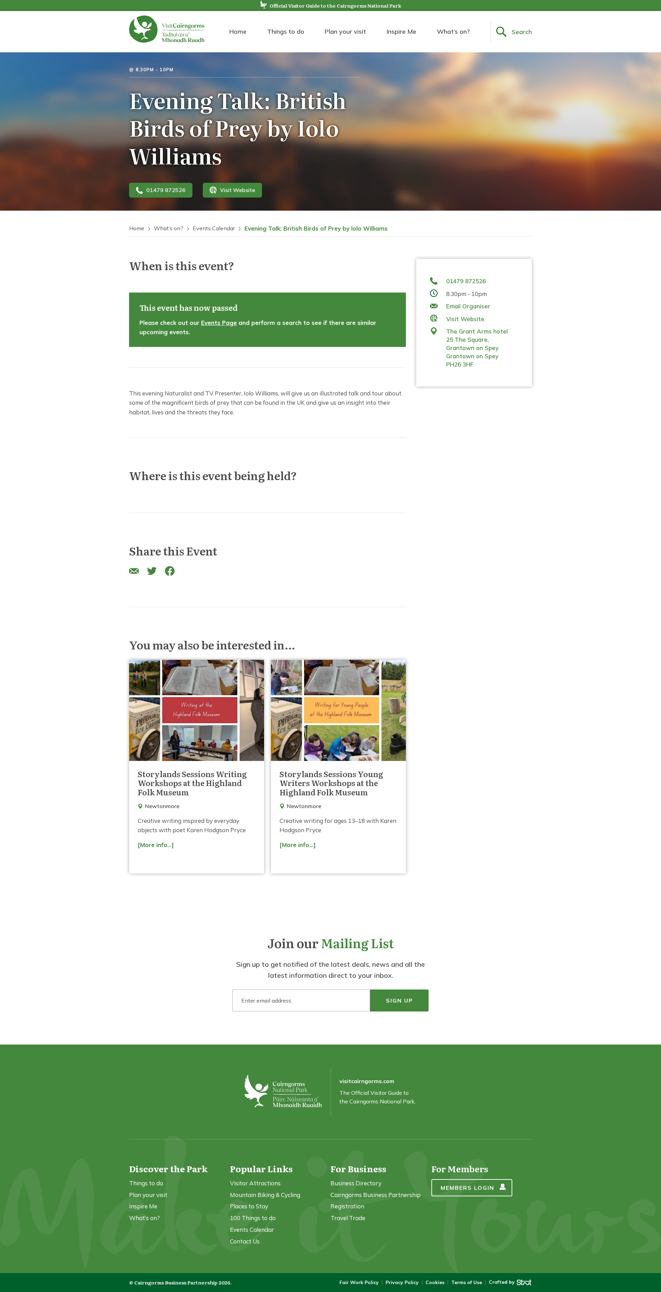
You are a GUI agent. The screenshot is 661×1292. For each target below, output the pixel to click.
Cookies (435, 1282)
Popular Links (261, 1168)
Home (237, 31)
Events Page (219, 322)
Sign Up (399, 1000)
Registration (347, 1206)
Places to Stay (249, 1206)
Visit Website (237, 190)
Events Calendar (214, 228)
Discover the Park (168, 1168)
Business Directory (355, 1183)
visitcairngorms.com (366, 1081)
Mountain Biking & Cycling (265, 1194)
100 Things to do (253, 1217)
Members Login (467, 1187)
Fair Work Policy (359, 1282)
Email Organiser (468, 306)
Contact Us (245, 1241)
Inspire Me (401, 31)
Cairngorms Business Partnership (375, 1194)
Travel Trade (347, 1217)
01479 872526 (166, 190)
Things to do (285, 31)
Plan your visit (345, 31)
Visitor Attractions (255, 1183)
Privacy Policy (402, 1282)
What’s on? (453, 31)
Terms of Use (466, 1282)
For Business (358, 1168)
